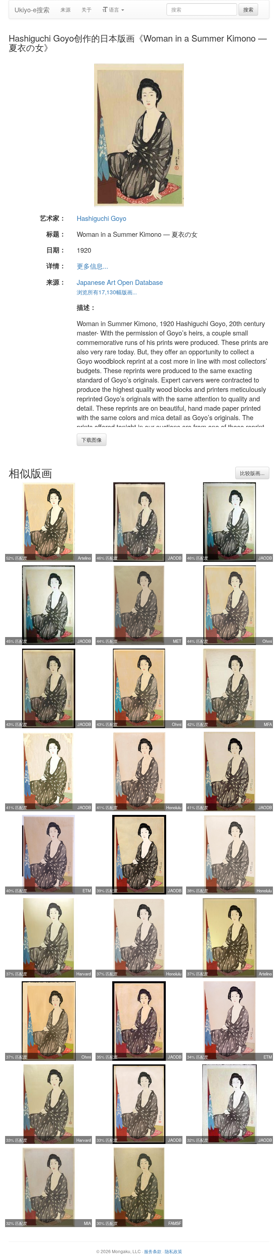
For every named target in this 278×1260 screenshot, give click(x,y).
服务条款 (152, 1251)
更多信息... (92, 265)
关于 (86, 9)
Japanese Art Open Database (120, 282)
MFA (268, 724)
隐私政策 (173, 1251)
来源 (65, 9)
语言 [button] (114, 9)
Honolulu (173, 807)
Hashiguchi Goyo (101, 218)
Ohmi (267, 641)
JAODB (174, 558)
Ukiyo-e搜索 (32, 9)
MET (177, 641)
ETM (87, 890)
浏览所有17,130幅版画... (107, 292)
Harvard (83, 974)
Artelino (84, 558)
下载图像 (91, 439)
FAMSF (174, 1223)
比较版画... (252, 473)
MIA (87, 1223)
